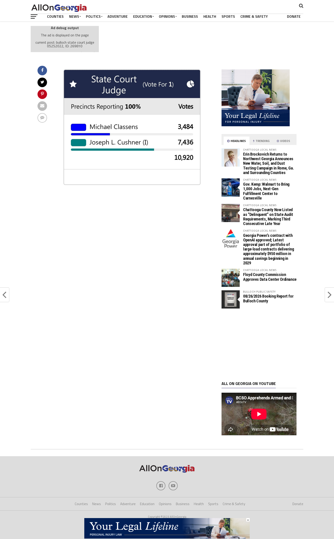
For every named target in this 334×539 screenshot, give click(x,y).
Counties (55, 16)
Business (190, 16)
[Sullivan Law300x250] (256, 125)
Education (142, 16)
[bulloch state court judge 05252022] (132, 186)
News (74, 16)
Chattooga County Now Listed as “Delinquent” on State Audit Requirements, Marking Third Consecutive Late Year (268, 216)
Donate (294, 16)
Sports (228, 16)
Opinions (167, 16)
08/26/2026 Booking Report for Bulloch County (268, 298)
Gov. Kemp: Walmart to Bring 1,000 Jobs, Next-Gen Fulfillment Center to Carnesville (266, 191)
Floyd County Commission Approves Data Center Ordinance (270, 276)
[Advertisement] (259, 344)
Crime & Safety (254, 16)
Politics (93, 16)
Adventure (117, 16)
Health (209, 16)
